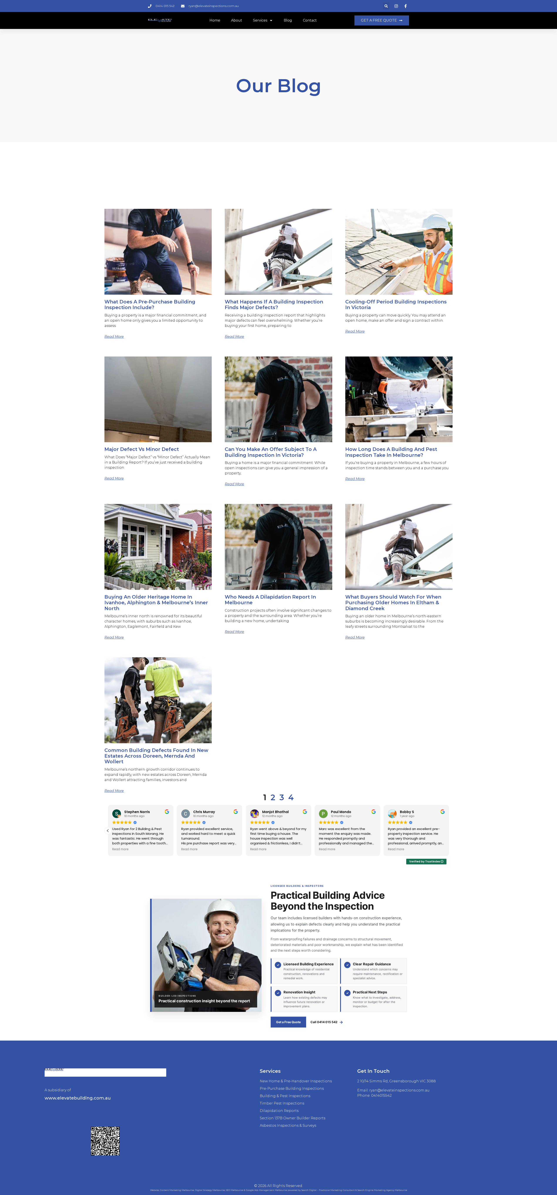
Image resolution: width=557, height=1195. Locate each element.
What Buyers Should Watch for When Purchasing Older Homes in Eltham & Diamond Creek (393, 602)
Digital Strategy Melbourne (210, 1190)
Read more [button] (120, 849)
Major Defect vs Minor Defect (141, 449)
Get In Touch (373, 1071)
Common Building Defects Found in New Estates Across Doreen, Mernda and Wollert (156, 756)
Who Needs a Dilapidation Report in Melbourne (270, 600)
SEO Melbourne (234, 1190)
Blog (288, 20)
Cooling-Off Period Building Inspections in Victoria (396, 304)
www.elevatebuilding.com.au (78, 1098)
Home (215, 20)
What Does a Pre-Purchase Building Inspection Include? (149, 304)
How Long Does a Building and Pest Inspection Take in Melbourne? (391, 452)
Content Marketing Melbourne (177, 1190)
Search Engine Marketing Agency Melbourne (382, 1190)
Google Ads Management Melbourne (266, 1190)
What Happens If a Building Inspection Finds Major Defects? (274, 304)
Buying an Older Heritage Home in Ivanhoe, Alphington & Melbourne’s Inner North (156, 602)
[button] (386, 6)
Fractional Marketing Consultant (337, 1190)
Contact (310, 20)
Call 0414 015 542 (326, 1022)
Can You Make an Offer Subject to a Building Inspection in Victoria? (271, 452)
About (236, 20)
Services (260, 20)
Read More (114, 337)
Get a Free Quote (288, 1022)
